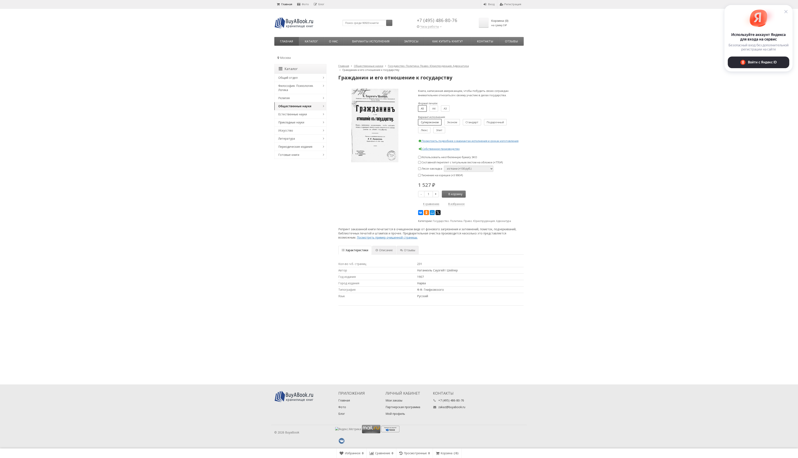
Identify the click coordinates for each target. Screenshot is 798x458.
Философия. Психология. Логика (295, 88)
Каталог (311, 41)
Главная (286, 4)
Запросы (411, 41)
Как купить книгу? (447, 41)
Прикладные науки (291, 122)
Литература (286, 138)
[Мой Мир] (432, 212)
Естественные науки (292, 114)
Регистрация (512, 4)
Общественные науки (294, 106)
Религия (284, 98)
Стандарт (472, 122)
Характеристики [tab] (357, 250)
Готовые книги (288, 155)
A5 (422, 108)
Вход (491, 4)
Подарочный (495, 122)
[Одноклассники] (426, 212)
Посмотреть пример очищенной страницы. (387, 237)
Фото (305, 4)
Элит (439, 130)
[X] (438, 212)
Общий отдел (288, 78)
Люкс (424, 130)
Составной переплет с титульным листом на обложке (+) (462, 162)
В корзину (455, 194)
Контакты (485, 41)
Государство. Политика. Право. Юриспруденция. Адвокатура (472, 221)
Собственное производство (441, 149)
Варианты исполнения (370, 41)
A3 (445, 108)
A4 (433, 108)
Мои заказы (393, 400)
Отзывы (511, 41)
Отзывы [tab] (409, 250)
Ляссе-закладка (431, 168)
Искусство (285, 130)
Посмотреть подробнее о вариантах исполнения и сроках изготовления (469, 141)
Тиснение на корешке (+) (442, 175)
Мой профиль (395, 414)
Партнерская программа (402, 407)
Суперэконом (430, 122)
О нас (333, 41)
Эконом (452, 122)
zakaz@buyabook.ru (451, 407)
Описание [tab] (386, 250)
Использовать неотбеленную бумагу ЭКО (449, 157)
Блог (321, 4)
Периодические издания (295, 147)
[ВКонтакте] (420, 212)
